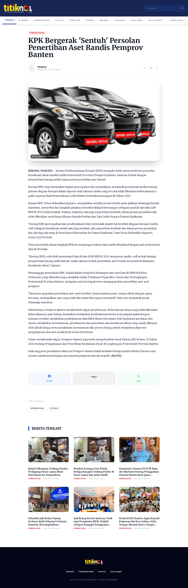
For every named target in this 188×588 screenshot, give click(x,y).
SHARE (49, 381)
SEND (138, 381)
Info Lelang (155, 20)
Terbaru (9, 20)
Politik (59, 20)
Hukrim (90, 20)
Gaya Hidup (137, 20)
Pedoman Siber (86, 572)
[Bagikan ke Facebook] (144, 68)
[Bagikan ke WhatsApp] (157, 68)
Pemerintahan (41, 20)
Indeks (24, 20)
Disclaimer (116, 572)
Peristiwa (74, 20)
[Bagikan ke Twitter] (150, 68)
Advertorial (177, 20)
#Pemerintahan (37, 408)
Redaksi (70, 572)
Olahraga (119, 20)
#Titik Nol (54, 408)
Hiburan (104, 20)
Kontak (102, 572)
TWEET (94, 377)
